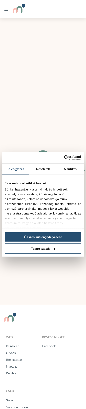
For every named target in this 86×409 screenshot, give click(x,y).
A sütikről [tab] (70, 168)
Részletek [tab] (43, 168)
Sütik (9, 400)
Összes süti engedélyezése (43, 237)
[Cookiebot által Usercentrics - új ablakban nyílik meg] (63, 157)
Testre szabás (40, 248)
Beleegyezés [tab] (15, 168)
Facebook (49, 346)
